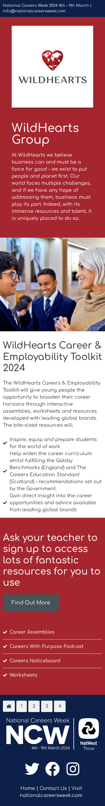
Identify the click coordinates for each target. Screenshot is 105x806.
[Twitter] (32, 769)
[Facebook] (52, 769)
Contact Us (53, 788)
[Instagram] (73, 769)
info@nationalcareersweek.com (34, 11)
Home (27, 788)
